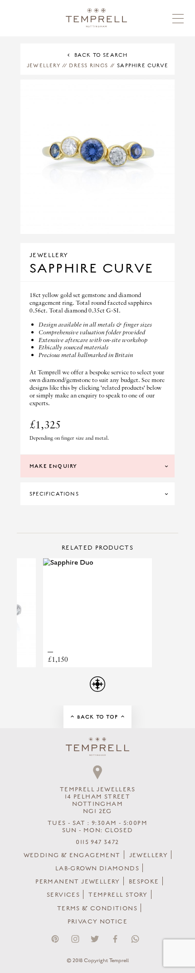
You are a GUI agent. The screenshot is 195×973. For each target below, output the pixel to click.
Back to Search (101, 55)
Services (63, 895)
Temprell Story (118, 895)
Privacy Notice (98, 921)
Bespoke (144, 882)
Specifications (54, 493)
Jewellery (43, 65)
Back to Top (97, 716)
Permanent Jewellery (77, 882)
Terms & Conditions (97, 908)
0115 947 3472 (97, 842)
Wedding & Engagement (72, 855)
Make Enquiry (53, 466)
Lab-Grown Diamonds (97, 868)
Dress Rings (88, 65)
